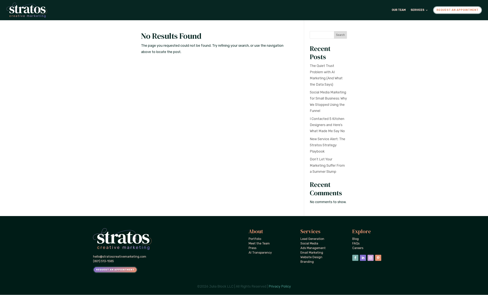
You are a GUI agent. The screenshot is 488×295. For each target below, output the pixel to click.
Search (340, 35)
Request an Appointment (115, 269)
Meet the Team (259, 243)
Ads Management (313, 248)
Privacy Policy (280, 286)
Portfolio (255, 239)
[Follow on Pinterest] (378, 258)
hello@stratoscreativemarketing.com (119, 256)
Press (252, 248)
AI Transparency (260, 252)
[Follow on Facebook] (355, 258)
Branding (307, 262)
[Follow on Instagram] (371, 258)
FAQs (356, 243)
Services (417, 10)
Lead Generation (312, 239)
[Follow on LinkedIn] (363, 258)
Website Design (311, 257)
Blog (355, 239)
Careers (357, 248)
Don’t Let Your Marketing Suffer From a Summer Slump (327, 165)
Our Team (399, 10)
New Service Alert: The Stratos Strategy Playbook (327, 145)
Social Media (309, 243)
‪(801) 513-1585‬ (103, 261)
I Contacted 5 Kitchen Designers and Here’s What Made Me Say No (327, 125)
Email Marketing (311, 252)
